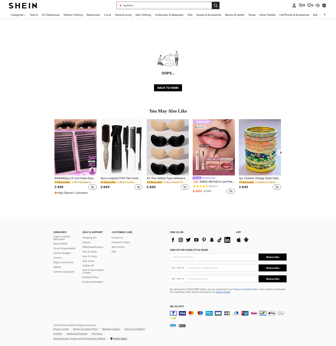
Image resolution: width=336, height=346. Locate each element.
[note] (71, 193)
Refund (86, 242)
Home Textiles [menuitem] (267, 14)
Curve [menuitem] (107, 14)
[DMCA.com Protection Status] (182, 325)
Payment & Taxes (121, 242)
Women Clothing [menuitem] (73, 14)
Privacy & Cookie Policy (245, 289)
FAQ (114, 251)
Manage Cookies (111, 329)
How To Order (89, 251)
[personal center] (294, 5)
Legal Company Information (61, 238)
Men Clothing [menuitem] (143, 14)
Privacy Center (61, 329)
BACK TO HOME (168, 87)
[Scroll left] (320, 14)
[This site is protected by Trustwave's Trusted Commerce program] (173, 325)
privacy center (223, 292)
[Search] (216, 5)
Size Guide (88, 261)
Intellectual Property (77, 333)
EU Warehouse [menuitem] (51, 14)
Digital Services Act (63, 262)
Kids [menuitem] (190, 14)
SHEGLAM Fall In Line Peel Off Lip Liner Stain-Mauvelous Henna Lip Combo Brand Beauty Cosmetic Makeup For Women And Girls (214, 181)
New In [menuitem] (34, 14)
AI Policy (57, 333)
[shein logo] (23, 5)
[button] (317, 5)
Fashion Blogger (62, 253)
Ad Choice (97, 333)
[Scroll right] (324, 14)
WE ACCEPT (177, 306)
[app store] (239, 241)
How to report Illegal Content (93, 271)
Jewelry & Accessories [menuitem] (208, 14)
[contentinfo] (228, 315)
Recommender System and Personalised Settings (79, 338)
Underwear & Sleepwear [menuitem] (169, 14)
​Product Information (92, 282)
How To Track (89, 256)
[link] (301, 5)
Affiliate (57, 267)
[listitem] (75, 157)
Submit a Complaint (63, 271)
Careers (57, 257)
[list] (201, 240)
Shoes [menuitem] (252, 14)
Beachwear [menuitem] (93, 14)
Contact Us (117, 237)
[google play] (246, 241)
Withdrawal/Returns (92, 247)
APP (238, 232)
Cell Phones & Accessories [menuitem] (294, 14)
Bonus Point (118, 247)
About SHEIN (60, 243)
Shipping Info (89, 237)
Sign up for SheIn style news (189, 250)
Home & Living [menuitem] (123, 14)
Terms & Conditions (134, 329)
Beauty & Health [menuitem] (235, 14)
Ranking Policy (90, 277)
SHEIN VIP (88, 265)
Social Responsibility (64, 248)
